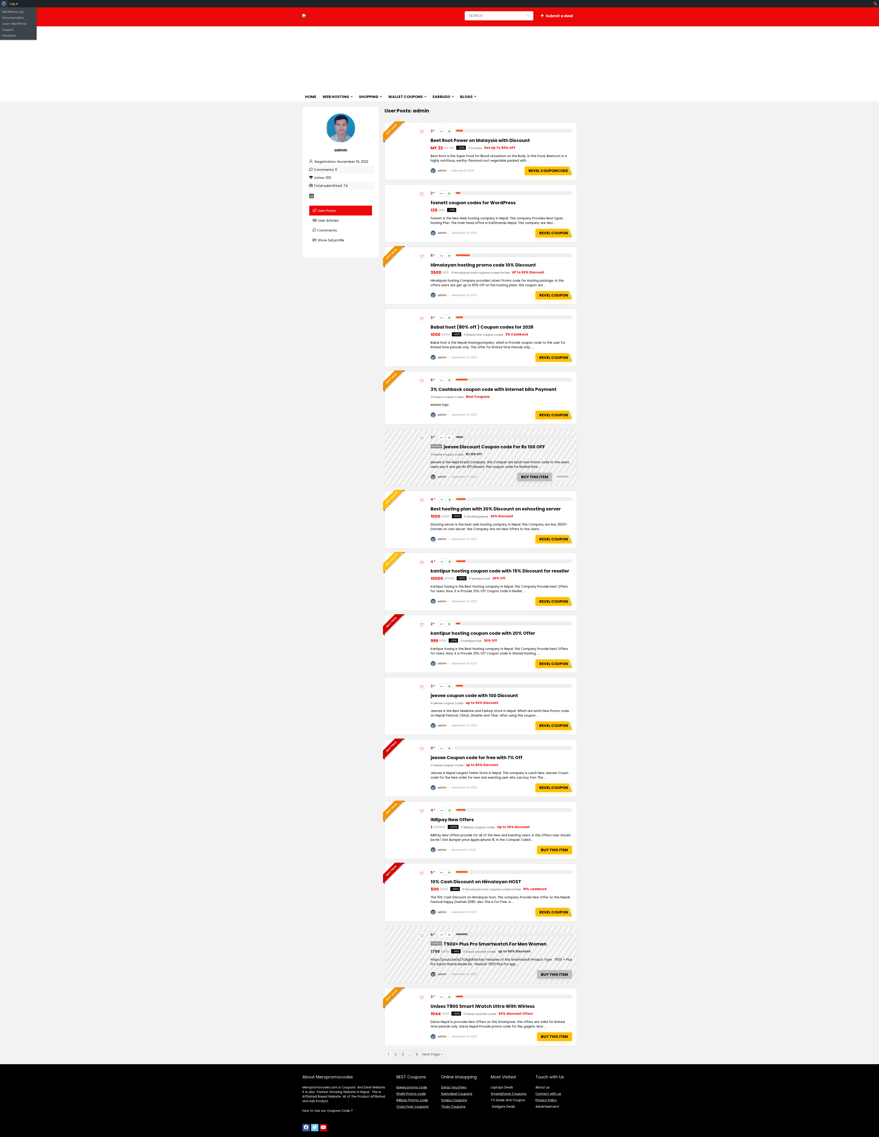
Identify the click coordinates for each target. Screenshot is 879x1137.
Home (310, 96)
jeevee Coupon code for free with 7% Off (476, 758)
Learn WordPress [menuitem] (14, 23)
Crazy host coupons (412, 1106)
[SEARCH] (528, 15)
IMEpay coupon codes (479, 827)
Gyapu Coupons (454, 1100)
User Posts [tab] (327, 210)
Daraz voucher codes (481, 952)
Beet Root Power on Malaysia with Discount (480, 140)
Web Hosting (336, 96)
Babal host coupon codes (485, 335)
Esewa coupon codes (449, 397)
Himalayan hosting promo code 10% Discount (483, 265)
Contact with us (548, 1093)
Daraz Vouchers (453, 1087)
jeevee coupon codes (449, 454)
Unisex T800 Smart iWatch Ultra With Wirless (483, 1006)
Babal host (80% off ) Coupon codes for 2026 (482, 327)
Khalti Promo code (411, 1093)
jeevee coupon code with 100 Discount (474, 696)
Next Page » (432, 1054)
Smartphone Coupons (508, 1093)
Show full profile (331, 240)
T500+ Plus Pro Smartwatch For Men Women (495, 944)
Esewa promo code (411, 1087)
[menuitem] (4, 3)
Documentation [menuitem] (13, 17)
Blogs (466, 96)
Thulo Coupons (453, 1106)
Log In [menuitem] (14, 3)
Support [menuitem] (8, 29)
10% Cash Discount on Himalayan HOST (476, 882)
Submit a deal (559, 16)
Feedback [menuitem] (9, 35)
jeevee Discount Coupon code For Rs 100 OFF (494, 447)
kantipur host (481, 579)
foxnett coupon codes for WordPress (473, 203)
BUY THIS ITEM (534, 477)
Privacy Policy (546, 1100)
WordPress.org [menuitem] (12, 12)
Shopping (368, 96)
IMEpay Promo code (412, 1100)
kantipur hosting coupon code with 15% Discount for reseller (500, 571)
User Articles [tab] (328, 220)
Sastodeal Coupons (456, 1093)
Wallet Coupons (405, 96)
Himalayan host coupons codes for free (482, 273)
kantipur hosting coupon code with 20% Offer (483, 633)
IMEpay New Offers (452, 820)
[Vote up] (449, 131)
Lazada (476, 148)
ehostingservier (477, 516)
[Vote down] (441, 131)
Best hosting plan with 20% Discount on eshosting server (496, 509)
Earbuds (441, 96)
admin (441, 170)
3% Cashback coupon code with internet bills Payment (493, 389)
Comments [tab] (327, 230)
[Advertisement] (439, 58)
